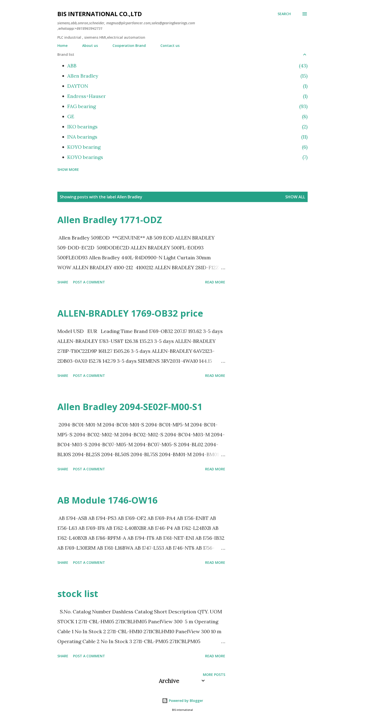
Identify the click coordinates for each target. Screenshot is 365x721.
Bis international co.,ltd (99, 14)
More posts (214, 674)
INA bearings (186, 137)
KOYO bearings (186, 157)
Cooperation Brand (129, 45)
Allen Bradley (186, 76)
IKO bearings (186, 126)
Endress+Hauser (186, 96)
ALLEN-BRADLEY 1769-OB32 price (130, 313)
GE (186, 116)
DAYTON (186, 86)
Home (62, 45)
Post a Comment (89, 282)
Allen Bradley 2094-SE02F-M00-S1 (129, 407)
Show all (295, 197)
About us (90, 45)
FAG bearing (186, 106)
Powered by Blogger (185, 700)
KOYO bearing (186, 147)
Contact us (170, 45)
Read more (215, 282)
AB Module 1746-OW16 (107, 500)
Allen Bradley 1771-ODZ (109, 220)
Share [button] (62, 282)
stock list (77, 594)
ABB (186, 65)
